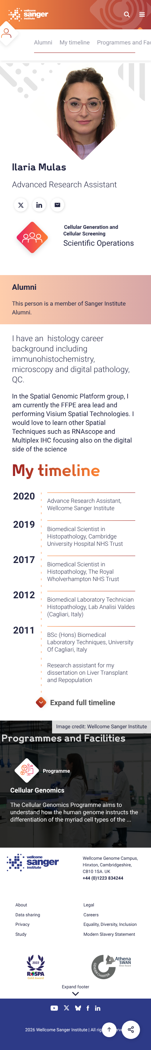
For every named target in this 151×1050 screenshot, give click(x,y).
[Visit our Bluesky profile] (78, 1009)
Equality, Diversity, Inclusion (110, 924)
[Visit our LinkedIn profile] (97, 1009)
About (21, 905)
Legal (89, 905)
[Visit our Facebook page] (88, 1009)
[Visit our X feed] (66, 1009)
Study (20, 934)
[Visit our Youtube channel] (54, 1009)
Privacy (22, 924)
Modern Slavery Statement (109, 934)
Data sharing (27, 914)
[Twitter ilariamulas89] (21, 205)
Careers (91, 914)
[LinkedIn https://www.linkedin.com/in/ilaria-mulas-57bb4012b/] (39, 205)
